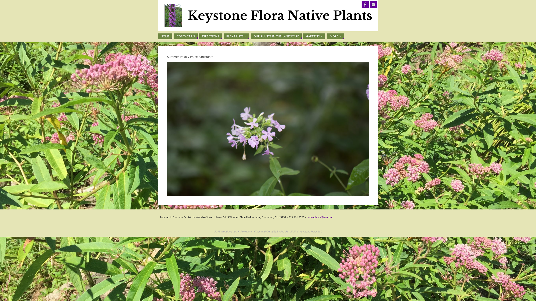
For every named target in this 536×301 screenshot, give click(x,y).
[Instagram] (373, 4)
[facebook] (365, 4)
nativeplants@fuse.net (320, 217)
